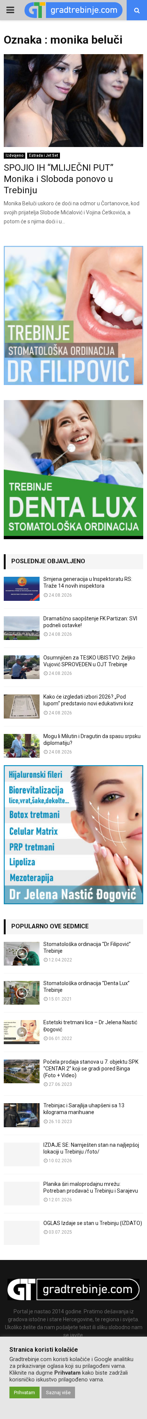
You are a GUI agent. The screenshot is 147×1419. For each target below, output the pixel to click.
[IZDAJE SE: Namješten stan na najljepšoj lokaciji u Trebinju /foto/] (22, 1154)
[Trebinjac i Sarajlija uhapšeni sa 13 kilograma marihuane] (22, 1115)
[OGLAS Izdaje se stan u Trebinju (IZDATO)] (22, 1233)
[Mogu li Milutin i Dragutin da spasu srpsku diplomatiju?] (22, 746)
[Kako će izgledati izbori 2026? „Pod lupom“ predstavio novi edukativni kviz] (22, 706)
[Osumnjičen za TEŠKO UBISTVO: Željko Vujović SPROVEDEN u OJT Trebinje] (22, 667)
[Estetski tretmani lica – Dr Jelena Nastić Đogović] (22, 1032)
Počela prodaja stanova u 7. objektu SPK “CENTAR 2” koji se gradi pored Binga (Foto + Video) (90, 1068)
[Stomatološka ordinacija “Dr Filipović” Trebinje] (22, 954)
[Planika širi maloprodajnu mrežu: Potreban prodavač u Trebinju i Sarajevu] (22, 1193)
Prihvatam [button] (24, 1392)
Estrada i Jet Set (43, 155)
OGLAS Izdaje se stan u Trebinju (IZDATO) (92, 1223)
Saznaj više (58, 1392)
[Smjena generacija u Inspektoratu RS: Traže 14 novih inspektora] (22, 588)
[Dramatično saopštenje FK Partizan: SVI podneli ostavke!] (22, 628)
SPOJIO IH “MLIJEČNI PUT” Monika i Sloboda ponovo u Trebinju (58, 179)
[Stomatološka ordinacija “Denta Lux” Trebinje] (22, 993)
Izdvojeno (14, 155)
